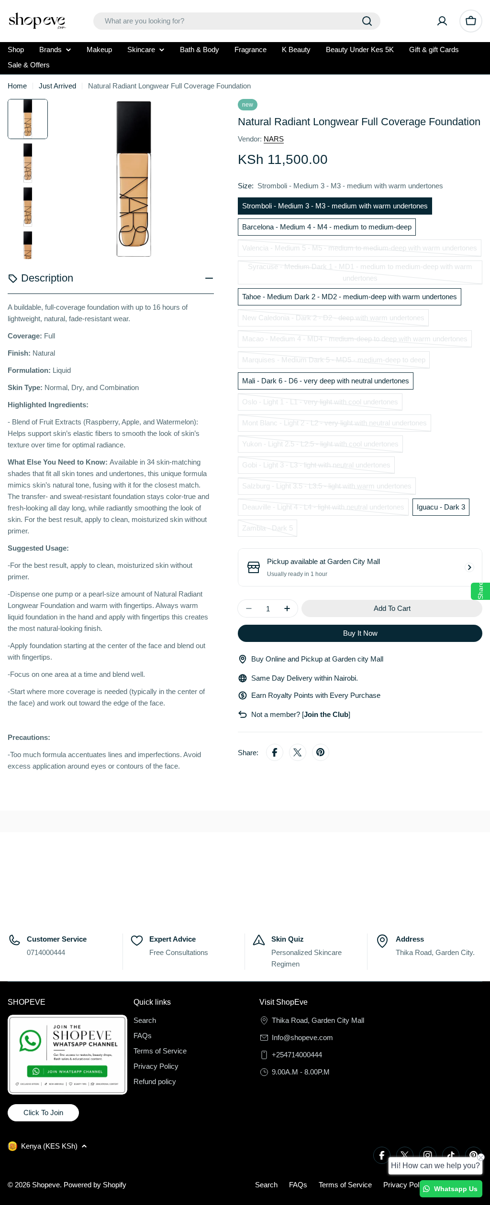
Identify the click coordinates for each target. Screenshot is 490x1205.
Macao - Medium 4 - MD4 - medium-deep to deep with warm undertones (355, 341)
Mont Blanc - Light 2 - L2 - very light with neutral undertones (334, 425)
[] (325, 714)
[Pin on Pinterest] (320, 752)
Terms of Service (345, 1185)
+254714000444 (297, 1055)
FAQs (298, 1185)
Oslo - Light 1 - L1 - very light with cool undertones (320, 404)
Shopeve (46, 1185)
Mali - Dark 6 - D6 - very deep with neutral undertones (325, 381)
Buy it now (360, 633)
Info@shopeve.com (302, 1037)
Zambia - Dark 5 (269, 530)
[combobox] (236, 21)
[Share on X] (297, 752)
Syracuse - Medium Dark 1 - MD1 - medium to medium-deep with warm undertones (360, 273)
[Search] (367, 21)
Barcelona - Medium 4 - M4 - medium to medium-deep (327, 227)
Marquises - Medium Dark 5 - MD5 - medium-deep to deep (333, 362)
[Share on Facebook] (274, 752)
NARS (274, 139)
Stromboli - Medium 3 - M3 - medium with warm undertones (335, 206)
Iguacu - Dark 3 (441, 507)
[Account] (442, 21)
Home (17, 86)
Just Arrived (57, 86)
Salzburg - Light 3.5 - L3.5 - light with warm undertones (327, 488)
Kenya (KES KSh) (49, 1146)
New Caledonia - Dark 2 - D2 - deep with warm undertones (333, 320)
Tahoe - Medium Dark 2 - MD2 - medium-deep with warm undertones (349, 297)
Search (266, 1185)
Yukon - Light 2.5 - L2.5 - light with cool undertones (320, 446)
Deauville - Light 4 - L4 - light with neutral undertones (323, 509)
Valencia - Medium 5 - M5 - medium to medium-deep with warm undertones (359, 250)
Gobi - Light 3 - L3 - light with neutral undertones (316, 467)
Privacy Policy (405, 1185)
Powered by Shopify (95, 1185)
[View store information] (469, 567)
